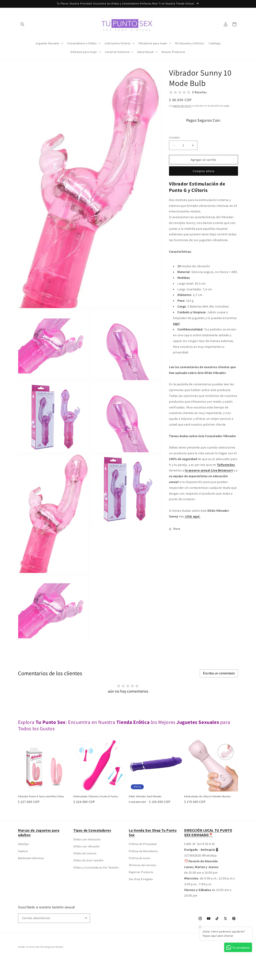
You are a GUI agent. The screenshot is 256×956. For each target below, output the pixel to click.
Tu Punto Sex (33, 946)
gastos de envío (182, 105)
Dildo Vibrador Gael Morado (145, 796)
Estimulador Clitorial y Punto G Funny (95, 796)
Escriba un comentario (219, 673)
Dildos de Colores (84, 853)
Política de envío (139, 858)
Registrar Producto (141, 872)
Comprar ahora (203, 171)
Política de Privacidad (143, 844)
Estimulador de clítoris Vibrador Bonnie (207, 796)
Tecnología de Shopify (51, 946)
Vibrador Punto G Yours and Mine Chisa (41, 796)
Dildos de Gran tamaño (88, 860)
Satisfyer (23, 844)
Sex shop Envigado (141, 879)
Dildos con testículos (87, 839)
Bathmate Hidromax (31, 858)
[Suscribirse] (85, 918)
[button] (22, 24)
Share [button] (176, 528)
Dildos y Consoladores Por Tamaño (96, 867)
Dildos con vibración (86, 846)
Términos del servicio (142, 865)
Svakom (23, 851)
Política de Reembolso (143, 851)
